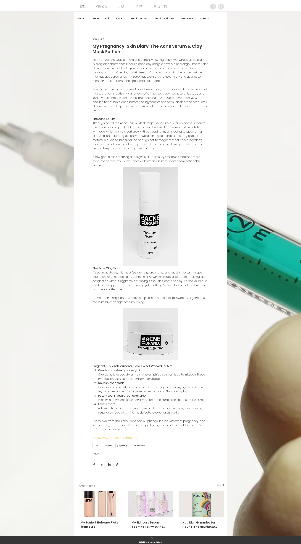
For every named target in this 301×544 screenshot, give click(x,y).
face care (108, 445)
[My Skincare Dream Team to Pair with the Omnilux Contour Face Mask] (150, 504)
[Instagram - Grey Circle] (221, 7)
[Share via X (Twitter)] (101, 464)
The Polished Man (138, 18)
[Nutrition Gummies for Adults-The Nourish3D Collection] (201, 504)
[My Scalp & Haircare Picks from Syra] (99, 504)
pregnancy (122, 445)
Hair (107, 18)
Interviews (187, 18)
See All (220, 485)
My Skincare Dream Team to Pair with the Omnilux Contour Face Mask (148, 525)
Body (119, 18)
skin (96, 445)
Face (96, 18)
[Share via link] (117, 464)
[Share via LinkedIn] (109, 464)
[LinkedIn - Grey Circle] (213, 7)
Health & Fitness (164, 18)
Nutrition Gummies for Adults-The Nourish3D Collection (198, 525)
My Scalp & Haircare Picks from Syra (99, 525)
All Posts (82, 18)
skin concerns (139, 445)
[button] (220, 18)
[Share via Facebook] (93, 464)
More (203, 18)
